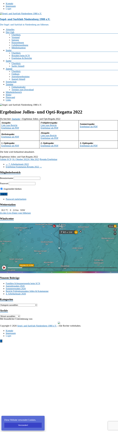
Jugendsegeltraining (20, 76)
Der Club (10, 32)
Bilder (8, 95)
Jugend (9, 68)
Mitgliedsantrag (19, 47)
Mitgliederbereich (14, 92)
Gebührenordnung (20, 45)
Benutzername (6, 178)
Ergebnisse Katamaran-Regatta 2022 (24, 167)
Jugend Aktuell (18, 79)
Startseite (16, 119)
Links (8, 100)
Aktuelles (10, 29)
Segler (9, 50)
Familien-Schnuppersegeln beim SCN (23, 283)
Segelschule (11, 81)
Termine (9, 84)
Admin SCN (6, 159)
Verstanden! (23, 425)
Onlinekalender (18, 87)
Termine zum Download (23, 89)
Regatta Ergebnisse (48, 159)
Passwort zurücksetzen (16, 199)
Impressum (11, 6)
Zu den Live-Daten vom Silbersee (15, 213)
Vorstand (16, 37)
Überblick (16, 35)
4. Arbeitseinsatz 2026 (16, 294)
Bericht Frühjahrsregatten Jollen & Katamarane (27, 291)
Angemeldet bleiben (12, 189)
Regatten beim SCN (21, 55)
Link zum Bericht (9, 125)
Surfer (8, 61)
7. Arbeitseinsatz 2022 (17, 164)
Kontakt (9, 3)
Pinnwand (10, 97)
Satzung (15, 40)
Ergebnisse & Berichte (22, 58)
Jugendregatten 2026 (15, 286)
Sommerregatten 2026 (16, 288)
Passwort (4, 183)
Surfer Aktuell (18, 66)
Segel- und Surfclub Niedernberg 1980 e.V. (25, 19)
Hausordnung (18, 42)
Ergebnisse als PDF (10, 128)
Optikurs (15, 74)
